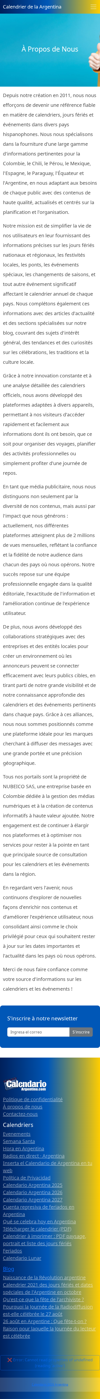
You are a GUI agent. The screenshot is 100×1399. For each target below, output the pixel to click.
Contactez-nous (20, 1114)
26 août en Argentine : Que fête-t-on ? (45, 1321)
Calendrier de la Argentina (32, 6)
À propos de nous (22, 1106)
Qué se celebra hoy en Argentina (39, 1221)
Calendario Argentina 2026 (32, 1192)
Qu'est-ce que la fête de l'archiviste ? (43, 1299)
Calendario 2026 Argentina (50, 1384)
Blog (8, 1268)
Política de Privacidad (26, 1177)
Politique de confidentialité (33, 1099)
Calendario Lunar (22, 1258)
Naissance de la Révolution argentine (44, 1277)
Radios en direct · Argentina (34, 1155)
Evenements (17, 1134)
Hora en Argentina (23, 1148)
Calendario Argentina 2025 (32, 1185)
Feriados (12, 1250)
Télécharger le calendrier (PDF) (37, 1228)
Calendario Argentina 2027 (32, 1199)
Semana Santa (19, 1141)
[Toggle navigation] (93, 6)
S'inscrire (81, 1032)
